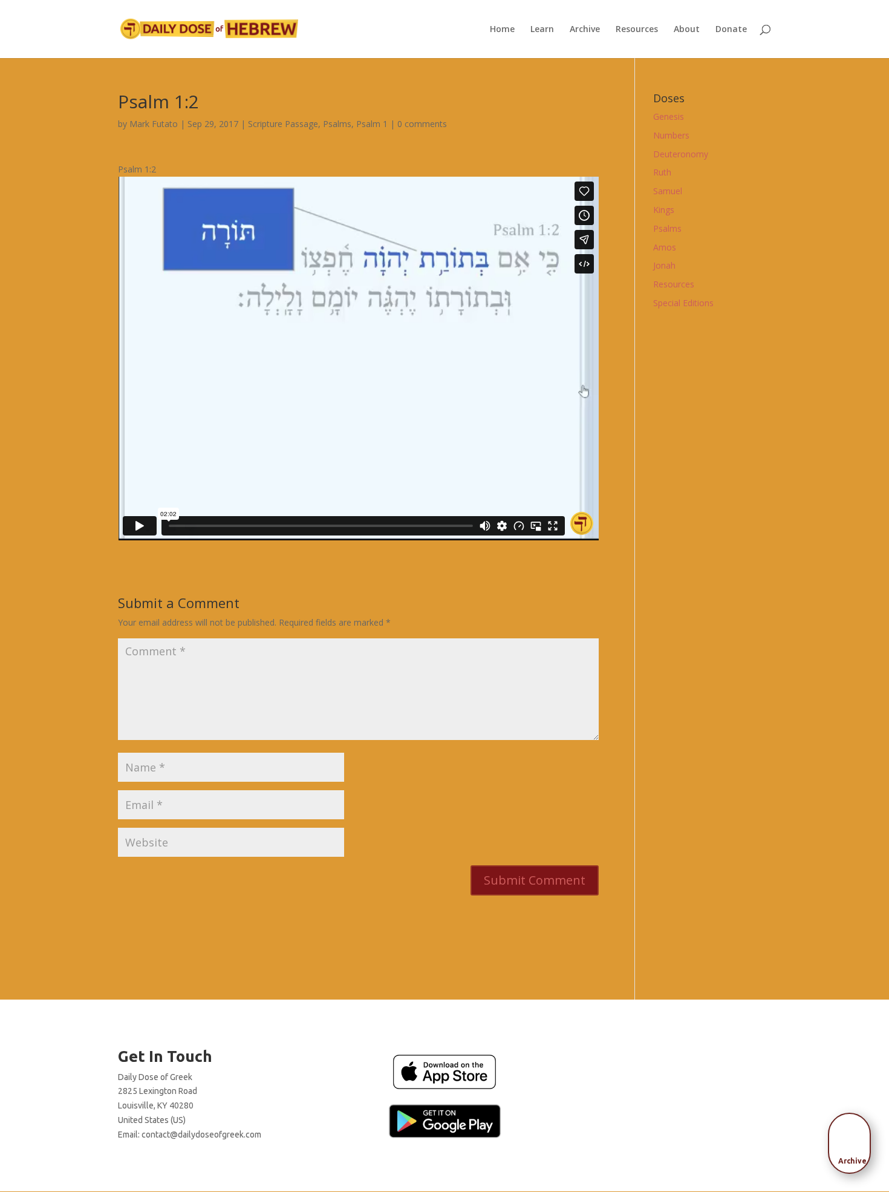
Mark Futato (153, 123)
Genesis (668, 116)
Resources (637, 29)
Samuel (667, 191)
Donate (731, 29)
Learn (542, 29)
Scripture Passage (283, 123)
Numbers (671, 135)
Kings (663, 209)
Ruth (662, 172)
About (687, 29)
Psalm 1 (372, 123)
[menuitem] (853, 1139)
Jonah (664, 265)
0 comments (422, 123)
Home (502, 29)
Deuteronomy (680, 154)
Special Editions (683, 303)
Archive (585, 29)
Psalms (337, 123)
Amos (664, 247)
